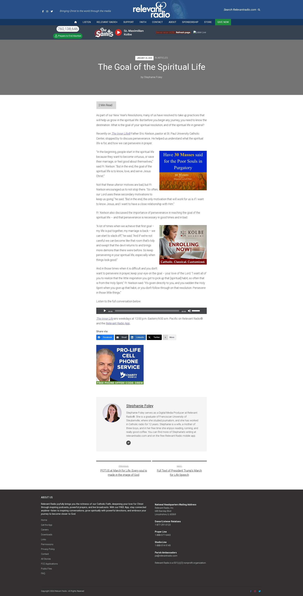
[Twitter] (51, 11)
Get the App (46, 525)
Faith (143, 22)
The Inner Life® (120, 133)
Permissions (47, 544)
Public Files (46, 568)
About (172, 22)
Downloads (46, 534)
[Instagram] (47, 11)
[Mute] (189, 310)
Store (208, 22)
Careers (45, 529)
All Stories (46, 559)
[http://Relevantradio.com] (128, 443)
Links (43, 539)
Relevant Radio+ (107, 22)
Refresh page (183, 32)
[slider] (196, 310)
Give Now (223, 22)
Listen (87, 22)
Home (44, 520)
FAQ (43, 573)
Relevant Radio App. (118, 323)
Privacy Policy (48, 549)
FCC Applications (49, 564)
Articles (163, 57)
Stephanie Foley (153, 77)
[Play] (104, 310)
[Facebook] (43, 11)
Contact (157, 22)
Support (128, 22)
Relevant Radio (61, 591)
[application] (151, 311)
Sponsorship (190, 22)
